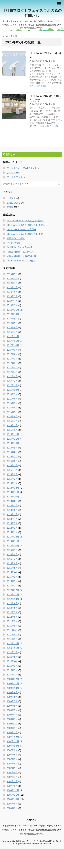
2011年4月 (12, 630)
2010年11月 (13, 647)
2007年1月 (12, 785)
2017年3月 (12, 376)
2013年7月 (12, 558)
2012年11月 (13, 594)
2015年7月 (12, 456)
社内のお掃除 (13, 242)
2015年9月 (12, 447)
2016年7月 (12, 403)
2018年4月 (12, 327)
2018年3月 (12, 331)
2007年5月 (12, 768)
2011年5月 (12, 625)
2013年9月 (12, 550)
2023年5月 (12, 278)
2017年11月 (13, 340)
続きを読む (42, 85)
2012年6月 (12, 616)
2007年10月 (13, 745)
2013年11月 (13, 541)
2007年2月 (12, 781)
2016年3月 (12, 420)
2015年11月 (13, 438)
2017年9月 (12, 349)
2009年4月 (12, 714)
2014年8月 (12, 501)
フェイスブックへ (16, 177)
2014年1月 (12, 532)
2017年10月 (13, 345)
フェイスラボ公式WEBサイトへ (23, 168)
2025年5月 (12, 274)
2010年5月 (12, 656)
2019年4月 (12, 300)
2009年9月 (12, 692)
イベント (11, 198)
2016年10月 (13, 389)
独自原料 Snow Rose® (19, 247)
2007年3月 (12, 776)
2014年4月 (12, 518)
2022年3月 (12, 283)
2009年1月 (12, 728)
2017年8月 (12, 354)
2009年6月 (12, 705)
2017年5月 (12, 367)
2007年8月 (12, 754)
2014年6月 (12, 509)
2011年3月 (12, 634)
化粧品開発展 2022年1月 (20, 251)
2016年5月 (12, 412)
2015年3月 (12, 474)
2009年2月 (12, 723)
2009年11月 (13, 683)
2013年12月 (13, 536)
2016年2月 (12, 425)
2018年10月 (13, 314)
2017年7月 (12, 358)
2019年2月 (12, 305)
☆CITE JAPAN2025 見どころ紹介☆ (25, 220)
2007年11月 (13, 741)
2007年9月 (12, 750)
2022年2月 (12, 287)
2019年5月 (12, 296)
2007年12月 (13, 736)
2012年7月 (12, 612)
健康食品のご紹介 (16, 238)
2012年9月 (12, 603)
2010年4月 (12, 661)
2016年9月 (12, 394)
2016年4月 (12, 416)
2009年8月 (12, 696)
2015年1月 (12, 483)
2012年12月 (13, 590)
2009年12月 (13, 679)
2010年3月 (12, 665)
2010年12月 (13, 643)
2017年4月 (12, 372)
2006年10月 (13, 799)
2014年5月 (12, 514)
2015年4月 (12, 469)
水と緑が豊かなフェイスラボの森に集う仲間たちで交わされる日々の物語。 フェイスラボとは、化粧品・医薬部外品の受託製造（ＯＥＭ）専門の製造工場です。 (32, 829)
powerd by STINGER (41, 843)
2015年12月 (13, 434)
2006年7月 (12, 808)
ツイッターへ (13, 172)
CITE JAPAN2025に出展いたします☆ (26, 224)
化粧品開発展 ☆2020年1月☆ (22, 256)
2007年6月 (12, 763)
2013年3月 (12, 576)
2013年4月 (12, 572)
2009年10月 (13, 687)
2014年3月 (12, 523)
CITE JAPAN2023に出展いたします (25, 233)
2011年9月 (12, 621)
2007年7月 (12, 759)
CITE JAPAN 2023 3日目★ (21, 229)
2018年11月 (13, 309)
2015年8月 (12, 452)
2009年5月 (12, 710)
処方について (13, 202)
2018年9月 (12, 318)
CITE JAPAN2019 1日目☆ (22, 260)
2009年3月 (12, 719)
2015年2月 (12, 478)
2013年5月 (12, 567)
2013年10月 (13, 545)
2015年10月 (13, 443)
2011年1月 (12, 639)
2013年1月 (12, 585)
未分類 (51, 61)
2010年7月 (12, 652)
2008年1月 (12, 732)
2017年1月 (12, 385)
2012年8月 (12, 607)
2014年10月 (13, 496)
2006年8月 (12, 803)
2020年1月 (12, 291)
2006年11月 (13, 794)
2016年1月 (12, 429)
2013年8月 (12, 554)
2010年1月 (12, 674)
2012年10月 (13, 598)
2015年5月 (12, 465)
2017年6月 (12, 363)
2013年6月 (12, 563)
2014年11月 (13, 492)
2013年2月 (12, 581)
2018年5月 (12, 323)
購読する (10, 154)
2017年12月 (13, 336)
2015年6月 (12, 461)
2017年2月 (12, 380)
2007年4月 (12, 772)
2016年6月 (12, 407)
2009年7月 (12, 701)
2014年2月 (12, 527)
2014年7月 (12, 505)
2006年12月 (13, 790)
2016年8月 (12, 398)
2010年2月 (12, 670)
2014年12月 (13, 487)
